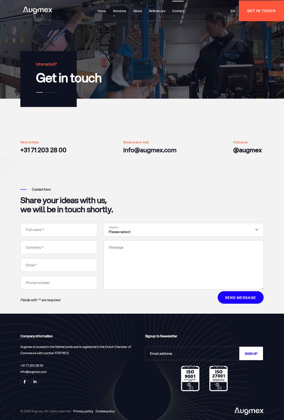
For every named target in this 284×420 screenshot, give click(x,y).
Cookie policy (105, 411)
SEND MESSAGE (240, 297)
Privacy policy (83, 411)
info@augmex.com (150, 149)
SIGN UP (251, 353)
